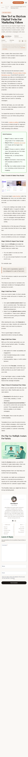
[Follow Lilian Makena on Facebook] (13, 521)
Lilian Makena (14, 503)
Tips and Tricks (7, 7)
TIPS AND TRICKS (6, 12)
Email (3, 573)
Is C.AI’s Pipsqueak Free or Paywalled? (21, 528)
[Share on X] (20, 41)
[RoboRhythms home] (2, 2)
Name (3, 566)
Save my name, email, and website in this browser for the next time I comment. (13, 577)
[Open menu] (26, 3)
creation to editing (13, 122)
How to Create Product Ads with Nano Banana (7, 529)
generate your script (19, 142)
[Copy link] (25, 41)
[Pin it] (22, 41)
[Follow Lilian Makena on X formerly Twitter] (15, 521)
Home (2, 7)
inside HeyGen (16, 196)
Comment (5, 545)
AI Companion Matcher (18, 2)
